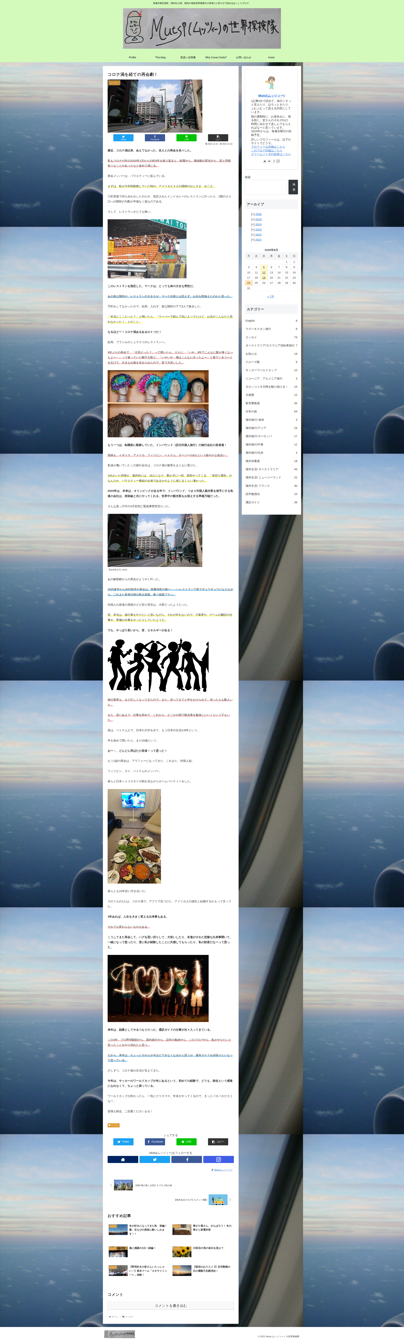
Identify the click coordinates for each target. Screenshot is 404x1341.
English (271, 320)
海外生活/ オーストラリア (271, 469)
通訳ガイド (271, 502)
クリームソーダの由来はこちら (271, 154)
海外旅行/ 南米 (271, 419)
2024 (258, 224)
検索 (248, 177)
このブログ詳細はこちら (266, 150)
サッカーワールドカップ (271, 370)
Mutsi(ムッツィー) (271, 95)
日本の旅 (271, 411)
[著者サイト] (123, 1159)
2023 (258, 229)
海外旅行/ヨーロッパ (271, 436)
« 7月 (270, 296)
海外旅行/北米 (271, 452)
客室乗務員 (271, 403)
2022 (258, 234)
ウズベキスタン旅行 (271, 328)
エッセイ (115, 1125)
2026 (258, 214)
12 (263, 272)
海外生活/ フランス (271, 485)
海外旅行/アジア (271, 428)
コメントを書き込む (171, 1306)
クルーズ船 (271, 362)
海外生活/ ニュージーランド (271, 477)
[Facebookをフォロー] (186, 1159)
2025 (258, 219)
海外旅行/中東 (271, 444)
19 (263, 277)
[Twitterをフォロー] (155, 1159)
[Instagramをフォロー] (218, 1159)
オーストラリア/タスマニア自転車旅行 (271, 345)
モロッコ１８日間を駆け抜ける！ (271, 386)
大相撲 (271, 394)
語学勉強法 (271, 494)
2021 (258, 239)
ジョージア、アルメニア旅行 (271, 378)
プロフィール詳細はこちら (268, 146)
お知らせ (271, 353)
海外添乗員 (271, 461)
